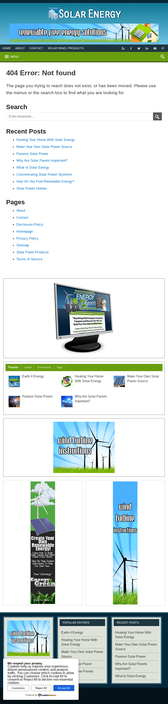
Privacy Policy (27, 238)
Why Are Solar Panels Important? (41, 160)
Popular (13, 367)
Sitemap (22, 245)
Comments (44, 367)
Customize (18, 688)
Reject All (41, 688)
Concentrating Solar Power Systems (44, 174)
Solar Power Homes (31, 188)
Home (6, 48)
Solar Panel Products (66, 48)
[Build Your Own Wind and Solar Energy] (84, 318)
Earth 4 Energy (33, 376)
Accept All (64, 688)
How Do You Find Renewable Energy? (45, 181)
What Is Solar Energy (32, 167)
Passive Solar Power (32, 154)
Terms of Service (29, 259)
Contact (36, 48)
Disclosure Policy (29, 224)
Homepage (24, 231)
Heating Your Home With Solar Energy (45, 140)
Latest (28, 367)
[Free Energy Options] (84, 447)
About (20, 48)
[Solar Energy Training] (84, 6)
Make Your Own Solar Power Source (44, 147)
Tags (59, 367)
